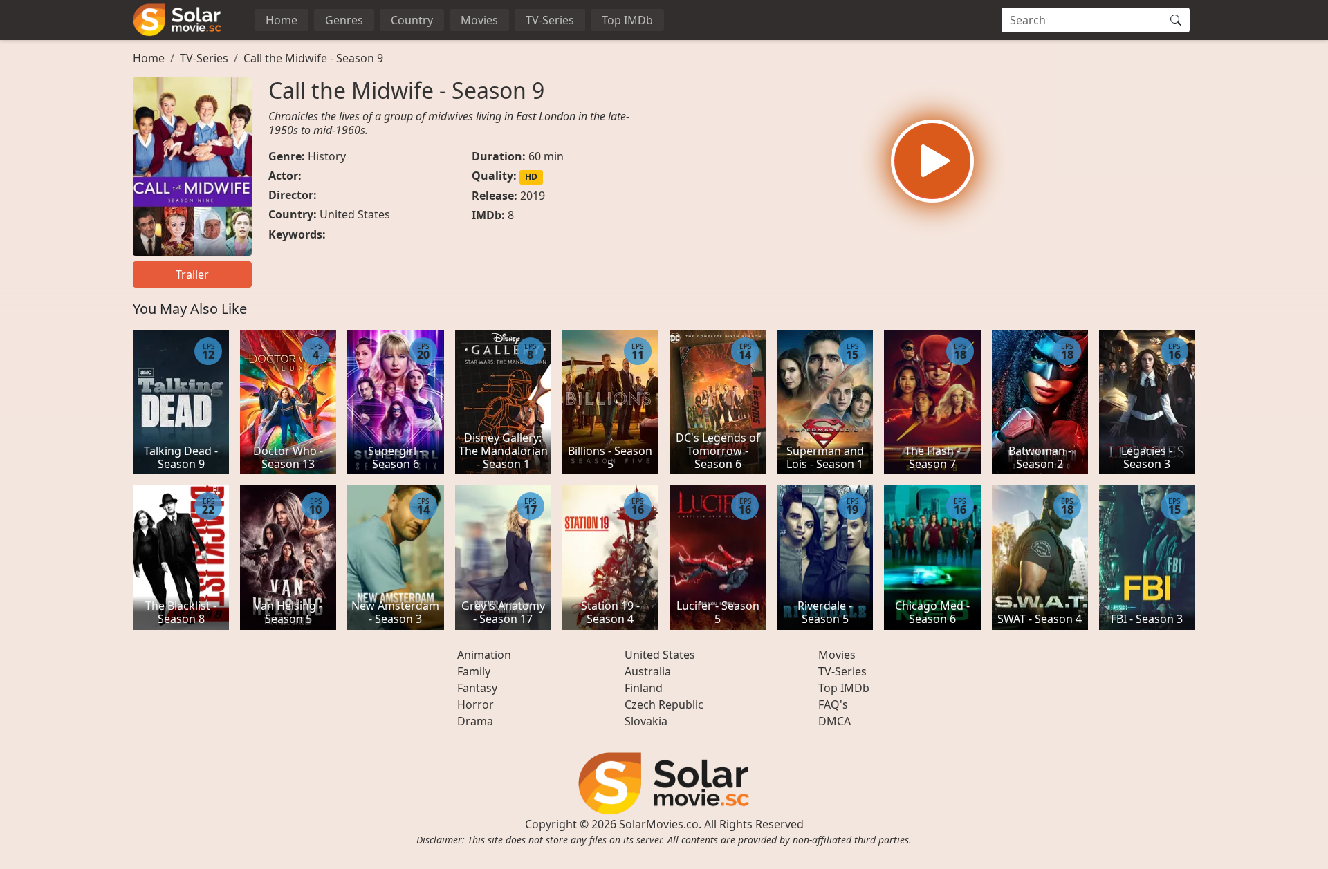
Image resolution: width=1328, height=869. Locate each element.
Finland (644, 687)
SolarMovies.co (659, 824)
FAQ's (833, 704)
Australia (648, 671)
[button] (932, 161)
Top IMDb (627, 20)
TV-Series (550, 20)
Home (281, 20)
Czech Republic (664, 704)
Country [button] (412, 20)
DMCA (834, 721)
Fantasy (477, 687)
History (327, 156)
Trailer (192, 274)
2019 (532, 195)
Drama (475, 721)
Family (473, 671)
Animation (484, 654)
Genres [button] (344, 20)
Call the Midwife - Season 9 (313, 58)
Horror (475, 704)
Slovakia (646, 721)
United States (355, 214)
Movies (479, 20)
